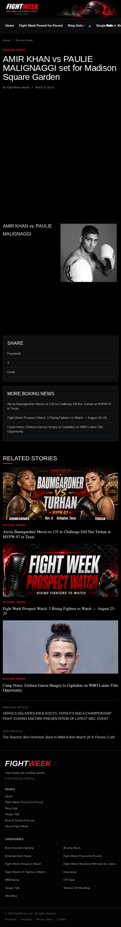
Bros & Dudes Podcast (20, 820)
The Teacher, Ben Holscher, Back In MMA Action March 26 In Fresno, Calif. (59, 737)
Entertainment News (18, 855)
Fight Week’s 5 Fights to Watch (25, 871)
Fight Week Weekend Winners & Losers (89, 863)
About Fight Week (16, 826)
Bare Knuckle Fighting (19, 847)
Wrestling (11, 895)
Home (9, 25)
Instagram (26, 919)
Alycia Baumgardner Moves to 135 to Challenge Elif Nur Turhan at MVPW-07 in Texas (59, 406)
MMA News (12, 879)
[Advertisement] (60, 156)
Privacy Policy (44, 919)
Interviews (70, 871)
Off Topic (69, 879)
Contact (61, 919)
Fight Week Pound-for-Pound (41, 25)
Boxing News (24, 40)
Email (11, 372)
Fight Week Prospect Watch (23, 863)
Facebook (14, 353)
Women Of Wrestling (77, 887)
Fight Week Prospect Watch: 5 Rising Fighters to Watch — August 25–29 (57, 417)
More (111, 25)
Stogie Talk (12, 814)
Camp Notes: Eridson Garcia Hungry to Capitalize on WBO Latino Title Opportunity (55, 429)
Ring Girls (75, 25)
